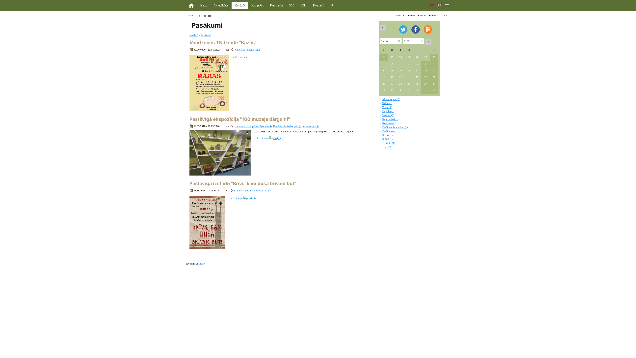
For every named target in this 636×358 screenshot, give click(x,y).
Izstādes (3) (388, 115)
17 (400, 77)
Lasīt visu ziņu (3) (268, 138)
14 (434, 70)
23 (392, 83)
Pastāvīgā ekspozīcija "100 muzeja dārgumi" (239, 119)
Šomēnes (433, 15)
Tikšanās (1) (388, 143)
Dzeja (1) (387, 107)
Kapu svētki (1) (390, 119)
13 (425, 70)
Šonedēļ (422, 15)
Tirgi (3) (386, 147)
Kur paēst (257, 5)
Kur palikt (276, 5)
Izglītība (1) (388, 111)
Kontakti (318, 5)
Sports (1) (387, 135)
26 (400, 57)
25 (392, 57)
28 (417, 57)
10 (400, 70)
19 (417, 77)
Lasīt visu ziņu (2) (242, 198)
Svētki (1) (387, 139)
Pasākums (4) (389, 131)
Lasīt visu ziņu (239, 57)
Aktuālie (400, 15)
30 (434, 57)
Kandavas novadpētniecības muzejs (253, 126)
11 (409, 70)
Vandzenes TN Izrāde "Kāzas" (223, 42)
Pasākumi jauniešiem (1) (395, 127)
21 (434, 77)
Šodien (411, 15)
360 (291, 5)
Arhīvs (444, 15)
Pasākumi (206, 35)
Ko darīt (240, 5)
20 (425, 77)
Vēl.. (303, 5)
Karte (203, 5)
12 (417, 70)
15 (383, 77)
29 (425, 57)
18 (408, 77)
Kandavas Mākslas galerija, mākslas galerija (296, 126)
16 (392, 77)
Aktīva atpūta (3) (391, 99)
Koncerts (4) (388, 123)
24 (383, 57)
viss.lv (202, 263)
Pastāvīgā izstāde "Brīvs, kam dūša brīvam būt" (242, 183)
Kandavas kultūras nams (247, 49)
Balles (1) (387, 103)
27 (408, 57)
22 (383, 83)
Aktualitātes (220, 5)
